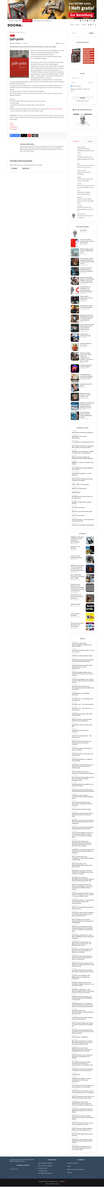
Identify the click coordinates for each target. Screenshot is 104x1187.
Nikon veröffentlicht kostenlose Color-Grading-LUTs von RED (78, 576)
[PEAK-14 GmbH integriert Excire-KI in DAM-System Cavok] (75, 252)
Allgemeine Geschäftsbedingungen (75, 1169)
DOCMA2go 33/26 (42, 1170)
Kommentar (76, 141)
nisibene (79, 177)
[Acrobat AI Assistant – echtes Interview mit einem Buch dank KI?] (75, 243)
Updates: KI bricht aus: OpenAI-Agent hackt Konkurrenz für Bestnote (86, 269)
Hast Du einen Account (82, 101)
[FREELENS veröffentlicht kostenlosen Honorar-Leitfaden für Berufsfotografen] (90, 540)
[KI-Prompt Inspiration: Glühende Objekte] (75, 368)
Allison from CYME (81, 170)
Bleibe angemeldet (76, 86)
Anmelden (82, 97)
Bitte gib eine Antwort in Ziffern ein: (80, 89)
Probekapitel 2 (14, 129)
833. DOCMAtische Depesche (45, 1163)
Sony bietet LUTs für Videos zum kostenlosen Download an (77, 596)
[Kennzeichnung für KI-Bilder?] (75, 387)
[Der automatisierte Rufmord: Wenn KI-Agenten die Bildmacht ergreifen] (75, 416)
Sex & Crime (83, 230)
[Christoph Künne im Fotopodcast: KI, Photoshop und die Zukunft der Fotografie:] (75, 290)
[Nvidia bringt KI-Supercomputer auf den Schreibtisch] (75, 300)
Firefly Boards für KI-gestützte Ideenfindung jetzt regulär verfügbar (86, 376)
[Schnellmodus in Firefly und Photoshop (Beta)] (75, 309)
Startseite (13, 32)
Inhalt (11, 123)
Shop (72, 24)
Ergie (78, 163)
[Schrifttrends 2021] (90, 608)
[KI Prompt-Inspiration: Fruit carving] (75, 347)
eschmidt (79, 183)
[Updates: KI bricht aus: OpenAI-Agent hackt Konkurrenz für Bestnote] (75, 271)
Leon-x (79, 190)
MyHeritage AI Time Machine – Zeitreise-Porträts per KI (85, 395)
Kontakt (69, 1166)
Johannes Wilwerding (15, 43)
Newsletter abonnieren (72, 1163)
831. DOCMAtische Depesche (45, 1173)
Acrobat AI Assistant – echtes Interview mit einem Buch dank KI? (87, 241)
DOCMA (62, 1181)
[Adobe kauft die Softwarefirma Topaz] (75, 337)
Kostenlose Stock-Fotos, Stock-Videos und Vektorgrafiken (77, 625)
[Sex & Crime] (75, 233)
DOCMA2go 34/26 (42, 1168)
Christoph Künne (81, 213)
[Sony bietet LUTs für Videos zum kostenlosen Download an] (90, 598)
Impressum (69, 1172)
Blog (77, 24)
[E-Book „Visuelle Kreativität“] (90, 617)
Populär (90, 141)
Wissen (83, 24)
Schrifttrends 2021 (75, 604)
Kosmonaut (79, 205)
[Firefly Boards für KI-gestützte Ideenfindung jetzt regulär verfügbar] (75, 378)
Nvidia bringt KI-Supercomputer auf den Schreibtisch (86, 298)
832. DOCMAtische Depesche (45, 1165)
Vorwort (12, 125)
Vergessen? (90, 82)
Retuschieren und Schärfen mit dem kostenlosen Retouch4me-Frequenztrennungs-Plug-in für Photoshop (77, 587)
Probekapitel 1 (14, 127)
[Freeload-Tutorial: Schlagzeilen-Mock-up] (90, 559)
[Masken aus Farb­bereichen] (90, 550)
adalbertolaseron (81, 147)
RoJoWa (79, 155)
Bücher (18, 32)
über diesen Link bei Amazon (55, 109)
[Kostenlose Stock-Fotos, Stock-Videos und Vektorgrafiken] (90, 626)
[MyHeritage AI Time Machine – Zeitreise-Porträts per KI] (75, 397)
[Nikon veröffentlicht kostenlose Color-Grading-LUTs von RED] (90, 578)
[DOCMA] (15, 25)
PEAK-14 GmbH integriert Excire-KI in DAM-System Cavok (86, 250)
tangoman (79, 197)
